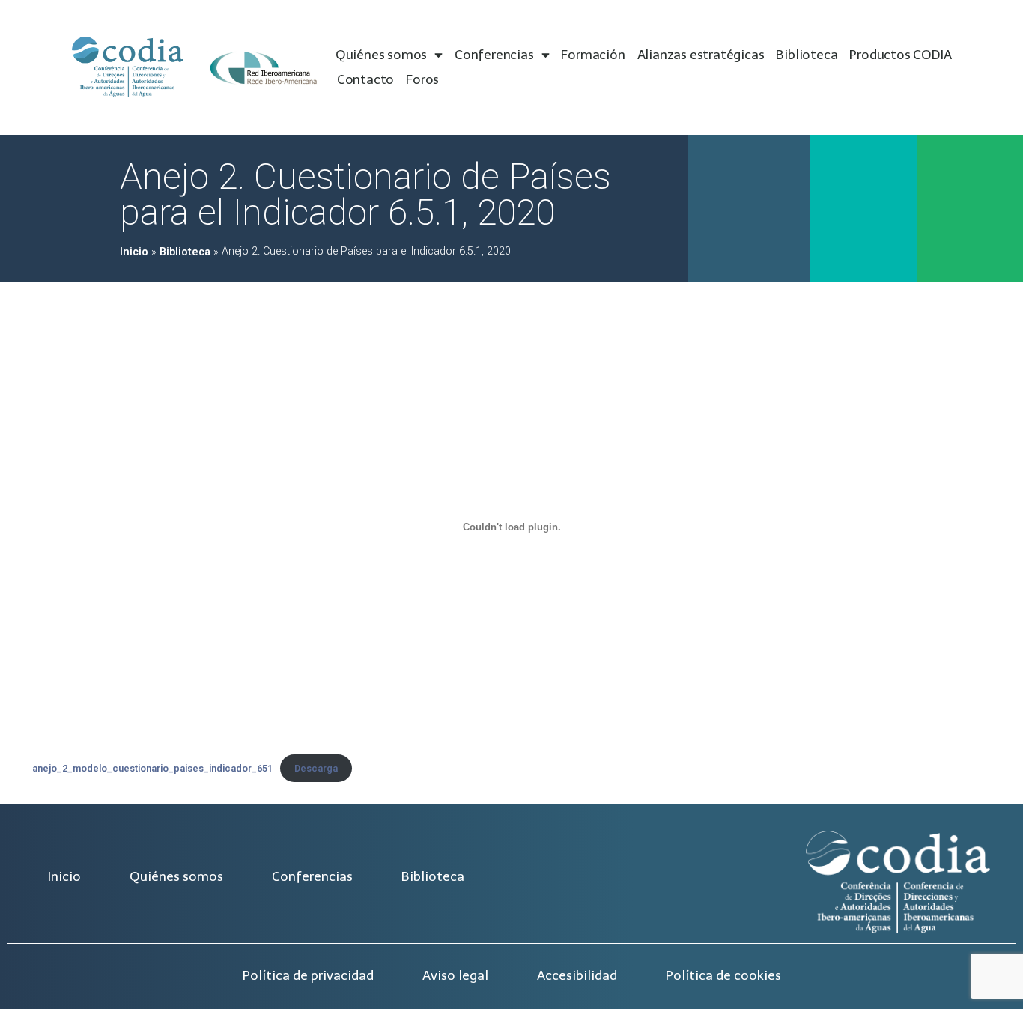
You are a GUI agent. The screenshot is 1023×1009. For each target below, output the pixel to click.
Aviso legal (455, 975)
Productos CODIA (900, 54)
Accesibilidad (577, 975)
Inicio (134, 252)
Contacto (365, 79)
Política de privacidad (308, 975)
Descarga (316, 768)
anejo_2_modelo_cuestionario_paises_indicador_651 (152, 768)
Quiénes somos (381, 54)
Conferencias (494, 54)
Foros (422, 79)
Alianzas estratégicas (701, 54)
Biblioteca (806, 54)
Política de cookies (723, 975)
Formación (593, 54)
